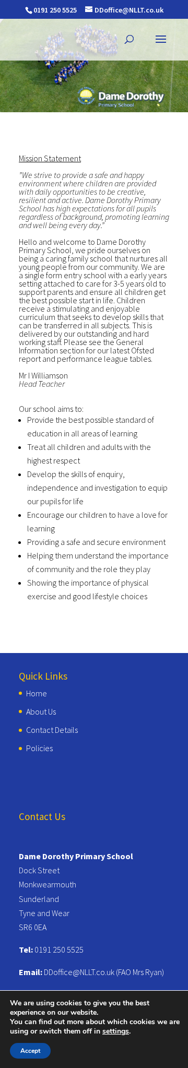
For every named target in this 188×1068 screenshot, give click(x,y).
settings (115, 1031)
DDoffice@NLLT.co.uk (79, 972)
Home (36, 693)
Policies (39, 748)
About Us (41, 711)
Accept (30, 1051)
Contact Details (52, 730)
